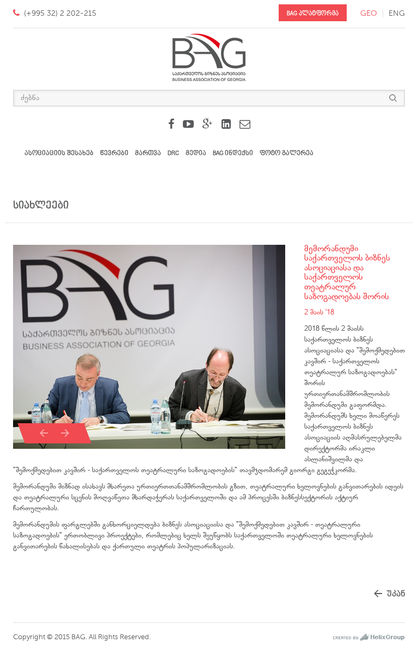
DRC (173, 153)
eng (397, 13)
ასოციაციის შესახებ (59, 153)
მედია (196, 153)
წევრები (114, 153)
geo (368, 13)
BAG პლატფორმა (313, 13)
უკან (395, 593)
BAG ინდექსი (233, 153)
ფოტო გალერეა (287, 153)
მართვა (148, 153)
